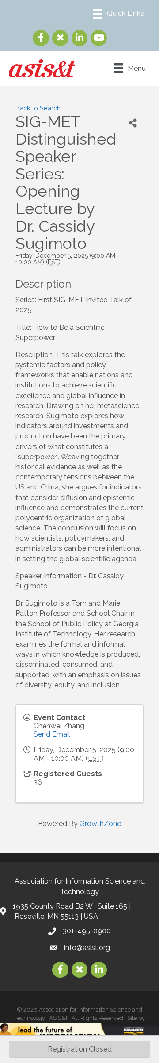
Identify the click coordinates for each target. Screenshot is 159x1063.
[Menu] (118, 14)
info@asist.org (87, 947)
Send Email (52, 734)
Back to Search (38, 108)
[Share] (133, 123)
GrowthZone (100, 823)
